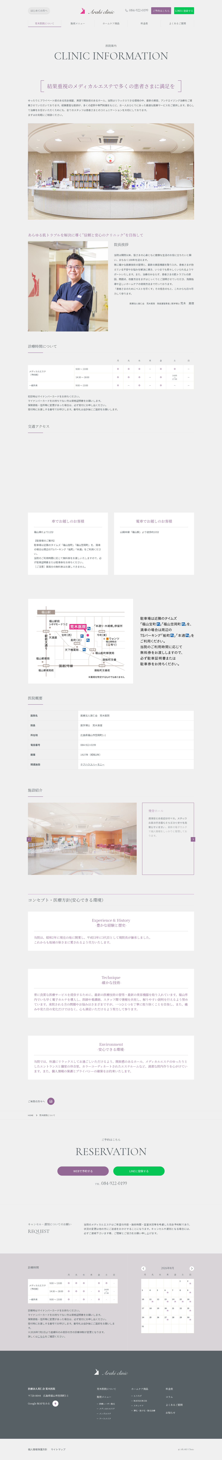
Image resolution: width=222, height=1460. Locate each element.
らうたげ (138, 1395)
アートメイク (105, 1418)
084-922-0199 (138, 10)
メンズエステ (105, 1413)
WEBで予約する (83, 1171)
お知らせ (170, 1412)
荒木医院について (106, 1389)
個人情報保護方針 (37, 1449)
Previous (29, 839)
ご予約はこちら (161, 10)
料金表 (169, 1389)
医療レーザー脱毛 (107, 1403)
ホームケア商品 (139, 1389)
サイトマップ (58, 1449)
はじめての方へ (39, 10)
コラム (169, 1397)
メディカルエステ (107, 1408)
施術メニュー (104, 1397)
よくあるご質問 (174, 1405)
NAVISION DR (140, 1400)
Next (193, 839)
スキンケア (138, 1405)
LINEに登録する (184, 10)
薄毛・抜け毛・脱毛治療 (144, 1410)
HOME (30, 1115)
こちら (41, 1336)
